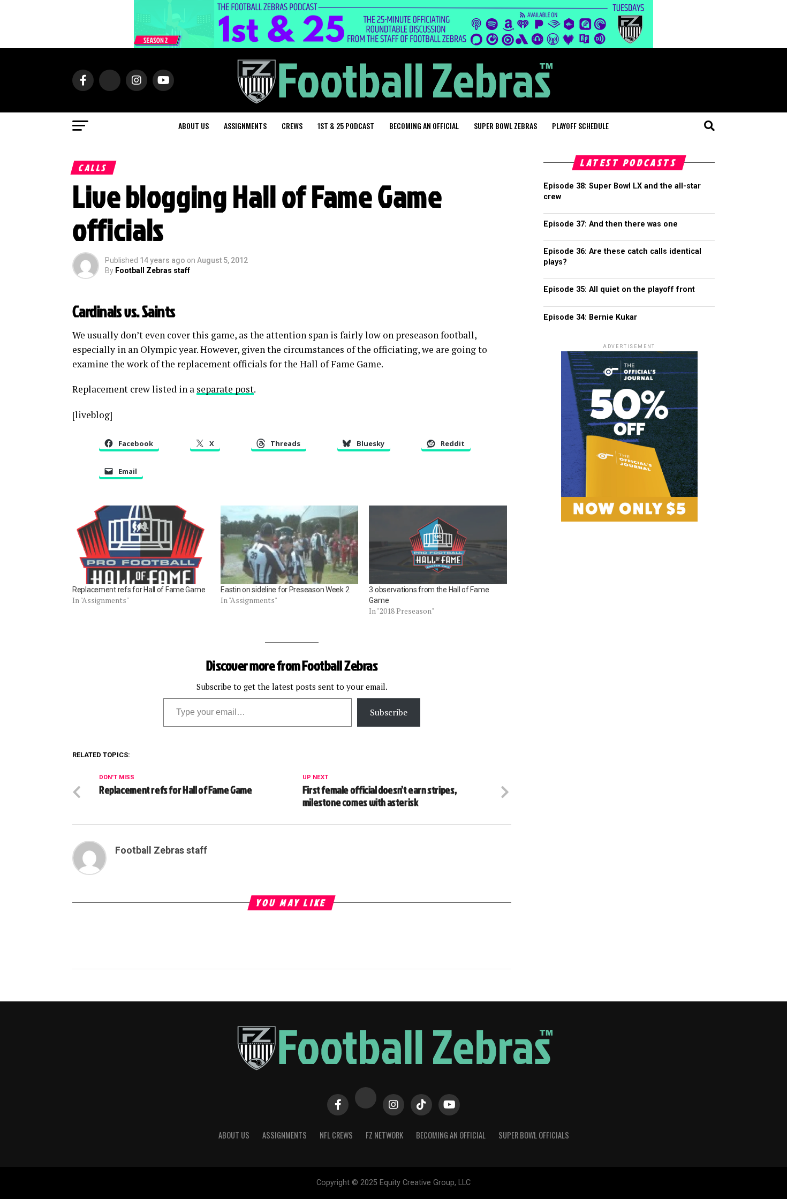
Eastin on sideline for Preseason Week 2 (285, 589)
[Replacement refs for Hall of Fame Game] (141, 545)
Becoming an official (424, 125)
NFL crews (336, 1135)
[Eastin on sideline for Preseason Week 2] (289, 545)
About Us (233, 1135)
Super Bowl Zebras (505, 125)
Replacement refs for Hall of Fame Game (138, 589)
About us (193, 125)
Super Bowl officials (533, 1135)
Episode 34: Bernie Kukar (590, 317)
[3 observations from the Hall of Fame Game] (437, 545)
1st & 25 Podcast (345, 125)
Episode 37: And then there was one (610, 224)
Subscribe (388, 712)
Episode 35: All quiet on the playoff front (619, 289)
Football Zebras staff (152, 270)
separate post (225, 389)
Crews (292, 125)
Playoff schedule (580, 125)
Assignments (245, 125)
